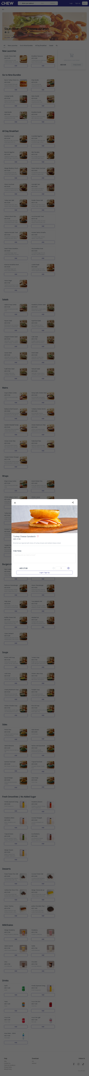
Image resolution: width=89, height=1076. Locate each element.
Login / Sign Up (44, 573)
